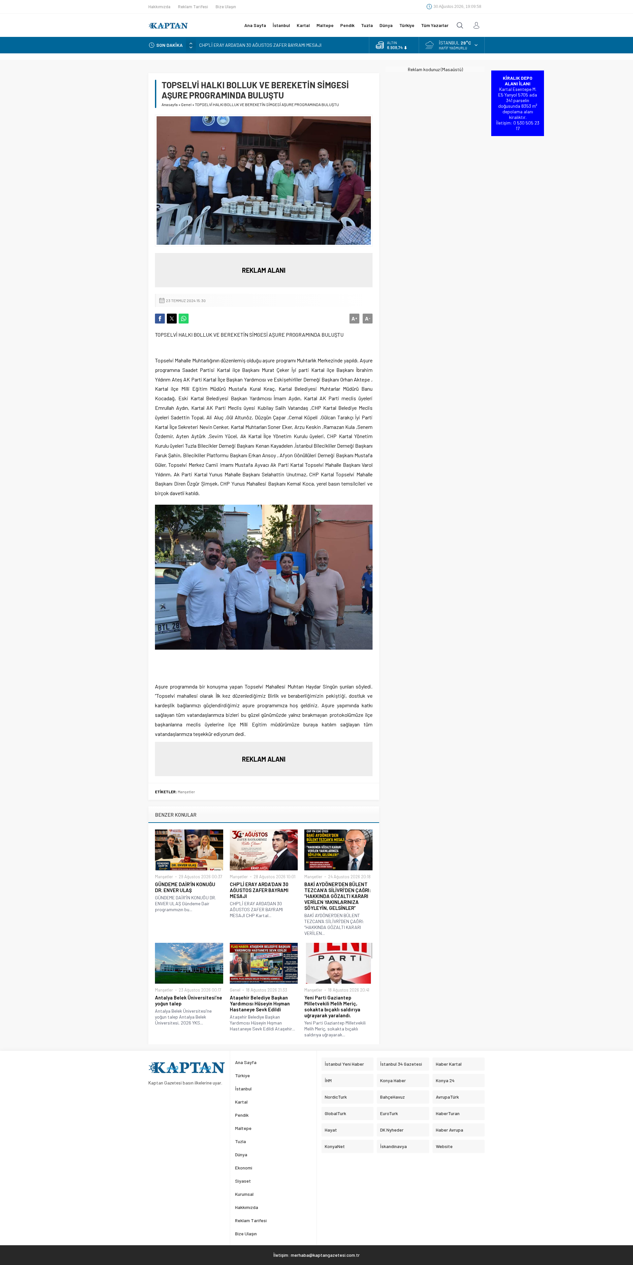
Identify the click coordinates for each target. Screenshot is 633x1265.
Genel (186, 104)
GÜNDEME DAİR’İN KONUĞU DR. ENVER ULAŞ (185, 887)
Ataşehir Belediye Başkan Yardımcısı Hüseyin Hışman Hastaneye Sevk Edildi (260, 1003)
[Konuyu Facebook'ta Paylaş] (160, 318)
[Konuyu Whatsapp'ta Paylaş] (184, 318)
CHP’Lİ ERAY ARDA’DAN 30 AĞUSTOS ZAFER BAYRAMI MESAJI (260, 45)
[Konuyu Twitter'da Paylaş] (172, 318)
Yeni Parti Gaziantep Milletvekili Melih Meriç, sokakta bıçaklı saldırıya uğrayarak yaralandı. (332, 1006)
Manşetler (186, 791)
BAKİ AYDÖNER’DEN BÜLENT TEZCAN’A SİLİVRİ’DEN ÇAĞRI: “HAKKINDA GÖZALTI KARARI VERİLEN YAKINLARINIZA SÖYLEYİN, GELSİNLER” (337, 896)
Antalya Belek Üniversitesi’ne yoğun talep (188, 1000)
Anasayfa (170, 104)
